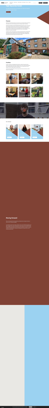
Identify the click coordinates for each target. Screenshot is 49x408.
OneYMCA (4, 3)
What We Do (11, 2)
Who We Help (19, 2)
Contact (29, 2)
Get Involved (24, 2)
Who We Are (15, 2)
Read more (9, 137)
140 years (11, 3)
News (27, 2)
